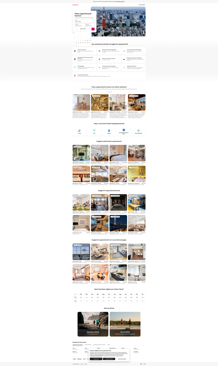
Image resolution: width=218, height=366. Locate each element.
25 (78, 42)
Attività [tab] (108, 344)
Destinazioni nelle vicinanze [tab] (78, 344)
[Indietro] (107, 92)
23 (89, 40)
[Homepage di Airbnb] (75, 5)
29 (87, 42)
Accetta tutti (96, 358)
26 (80, 42)
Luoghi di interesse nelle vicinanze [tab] (99, 344)
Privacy (82, 364)
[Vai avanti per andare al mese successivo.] (89, 28)
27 (82, 42)
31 (76, 45)
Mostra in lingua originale (119, 1)
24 (76, 42)
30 (89, 42)
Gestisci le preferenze (122, 358)
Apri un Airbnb (142, 4)
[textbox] (79, 25)
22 (87, 40)
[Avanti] (111, 92)
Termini (85, 364)
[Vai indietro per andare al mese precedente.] (76, 28)
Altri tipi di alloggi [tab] (88, 344)
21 (85, 40)
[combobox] (84, 21)
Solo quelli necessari (109, 358)
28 (85, 42)
